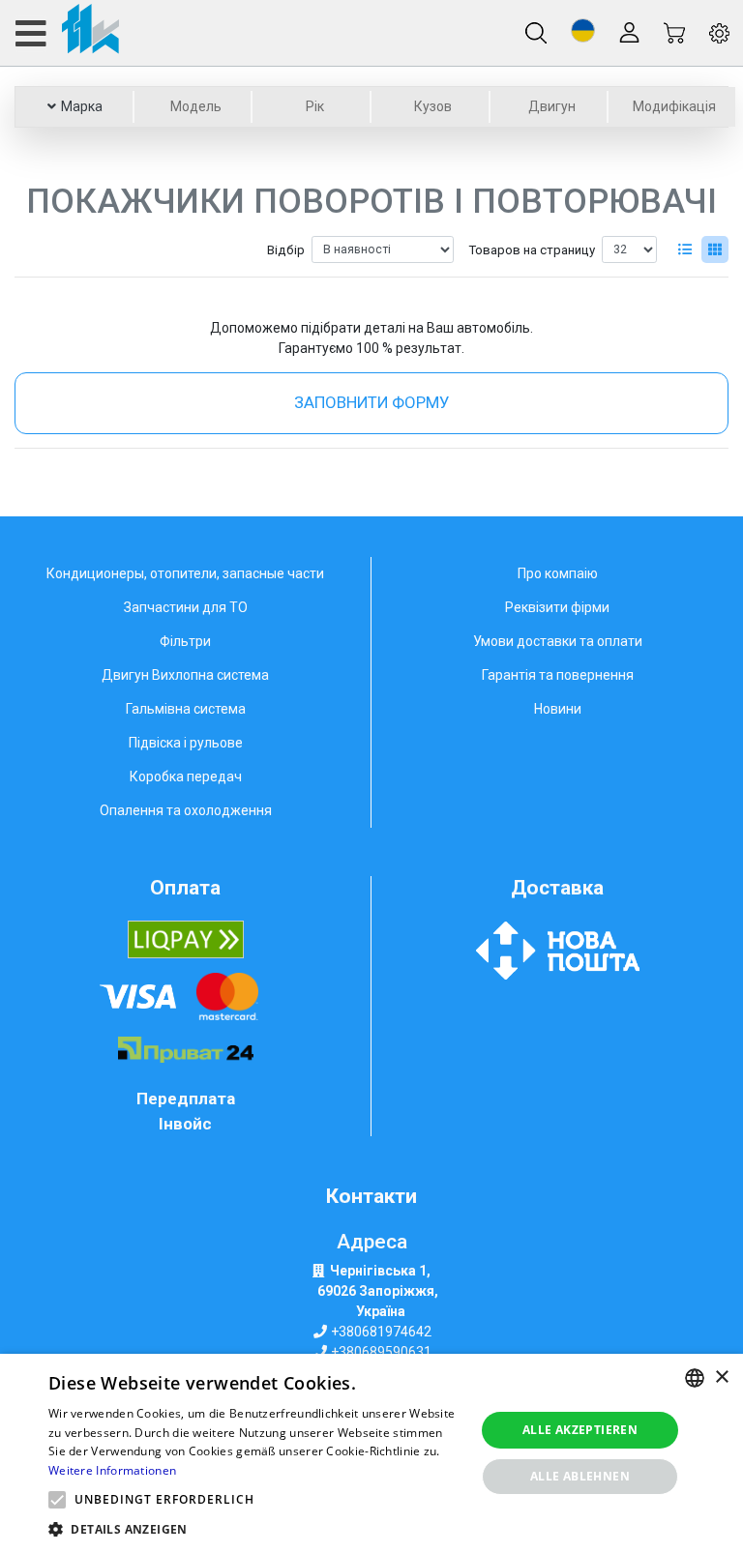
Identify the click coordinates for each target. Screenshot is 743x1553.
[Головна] (66, 33)
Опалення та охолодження (186, 810)
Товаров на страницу (531, 250)
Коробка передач (186, 776)
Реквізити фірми (557, 607)
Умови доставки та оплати (557, 641)
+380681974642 (381, 1331)
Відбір (286, 250)
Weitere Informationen (112, 1470)
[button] (583, 30)
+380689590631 (381, 1352)
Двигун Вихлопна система (185, 675)
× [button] (721, 1377)
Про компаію (558, 573)
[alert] (371, 1453)
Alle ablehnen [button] (580, 1476)
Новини (557, 709)
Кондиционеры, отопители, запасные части (185, 573)
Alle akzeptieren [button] (580, 1429)
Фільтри (185, 641)
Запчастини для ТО (186, 607)
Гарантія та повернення (558, 675)
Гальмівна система (186, 709)
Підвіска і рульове (186, 742)
